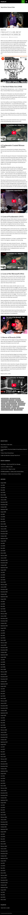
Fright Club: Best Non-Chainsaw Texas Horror (10, 455)
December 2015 (4, 792)
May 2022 (3, 606)
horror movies (22, 403)
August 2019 (3, 686)
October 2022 (4, 594)
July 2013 (3, 863)
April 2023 (3, 579)
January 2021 (3, 645)
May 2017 (3, 751)
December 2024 (4, 531)
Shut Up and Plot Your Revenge (13, 464)
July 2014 (3, 834)
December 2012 (4, 880)
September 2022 (4, 596)
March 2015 (3, 814)
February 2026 (4, 497)
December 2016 (4, 763)
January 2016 (3, 790)
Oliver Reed (9, 406)
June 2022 (3, 603)
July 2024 (3, 543)
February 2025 (4, 526)
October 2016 (4, 768)
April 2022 (3, 608)
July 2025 (3, 514)
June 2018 (3, 720)
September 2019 (4, 683)
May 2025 (3, 519)
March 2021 (3, 640)
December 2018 (4, 705)
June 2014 (3, 836)
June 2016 (3, 778)
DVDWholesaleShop (5, 471)
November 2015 (4, 795)
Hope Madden (20, 401)
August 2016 (3, 773)
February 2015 (4, 817)
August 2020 (3, 657)
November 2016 (4, 766)
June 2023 (3, 574)
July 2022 (3, 601)
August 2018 (3, 715)
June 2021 (3, 633)
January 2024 (3, 557)
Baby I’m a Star (9, 466)
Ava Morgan (3, 464)
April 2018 (3, 725)
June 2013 (3, 865)
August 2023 (3, 570)
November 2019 (4, 679)
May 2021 (3, 635)
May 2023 (3, 577)
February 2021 (4, 642)
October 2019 (4, 681)
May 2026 (3, 490)
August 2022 (3, 599)
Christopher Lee (5, 398)
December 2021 (4, 618)
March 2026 (3, 494)
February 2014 (4, 846)
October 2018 (4, 710)
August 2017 (3, 744)
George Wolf (4, 401)
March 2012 (3, 899)
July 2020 (3, 659)
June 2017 (3, 749)
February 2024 (4, 555)
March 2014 (3, 843)
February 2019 (4, 700)
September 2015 (4, 800)
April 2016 (3, 783)
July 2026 (3, 485)
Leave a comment (14, 37)
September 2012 (4, 887)
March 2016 (3, 785)
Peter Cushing (16, 406)
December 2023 (4, 560)
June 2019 (3, 691)
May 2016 (3, 780)
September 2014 (4, 829)
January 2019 (3, 703)
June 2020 (3, 662)
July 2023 (3, 572)
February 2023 (4, 584)
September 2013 (4, 858)
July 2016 (3, 776)
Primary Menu (26, 1)
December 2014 (4, 822)
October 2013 (4, 856)
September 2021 (4, 625)
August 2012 (3, 889)
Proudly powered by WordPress (6, 913)
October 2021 (4, 623)
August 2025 (3, 511)
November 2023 (4, 562)
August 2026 (3, 482)
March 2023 (3, 582)
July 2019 (3, 688)
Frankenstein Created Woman (8, 400)
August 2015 (3, 802)
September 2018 (4, 713)
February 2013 (4, 875)
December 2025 (4, 502)
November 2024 (4, 533)
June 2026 (3, 487)
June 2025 (3, 516)
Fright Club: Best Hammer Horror (11, 33)
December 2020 (4, 647)
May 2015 (3, 809)
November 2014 (4, 824)
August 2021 (3, 628)
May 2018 (3, 722)
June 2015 (3, 807)
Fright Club (3, 29)
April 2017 (3, 754)
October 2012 (4, 885)
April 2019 (3, 696)
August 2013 (3, 860)
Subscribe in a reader (5, 907)
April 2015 (3, 812)
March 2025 (3, 524)
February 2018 (4, 729)
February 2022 (4, 613)
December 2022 (4, 589)
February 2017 (4, 759)
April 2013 (3, 870)
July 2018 (3, 717)
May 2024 (3, 548)
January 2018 (3, 732)
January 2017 (3, 761)
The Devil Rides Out (18, 409)
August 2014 (3, 831)
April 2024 (3, 550)
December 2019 (4, 676)
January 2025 (3, 528)
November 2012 (4, 882)
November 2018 (4, 708)
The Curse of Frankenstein (7, 409)
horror (3, 403)
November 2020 (4, 650)
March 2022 (3, 611)
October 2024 (4, 536)
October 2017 (4, 739)
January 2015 (3, 819)
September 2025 (4, 509)
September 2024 (4, 538)
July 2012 (3, 892)
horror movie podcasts (12, 403)
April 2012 (3, 897)
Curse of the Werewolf (15, 398)
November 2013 (4, 853)
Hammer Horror (12, 401)
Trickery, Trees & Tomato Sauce (7, 453)
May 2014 (3, 839)
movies (3, 406)
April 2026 (3, 492)
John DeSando (4, 473)
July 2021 (3, 630)
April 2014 (3, 841)
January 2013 (3, 877)
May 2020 (3, 664)
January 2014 (3, 848)
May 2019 (3, 693)
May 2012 (3, 894)
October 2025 (4, 507)
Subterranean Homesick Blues (17, 471)
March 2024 (3, 553)
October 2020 (4, 652)
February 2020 (4, 671)
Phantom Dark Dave (6, 408)
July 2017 (3, 746)
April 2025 (3, 521)
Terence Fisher (20, 408)
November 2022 (4, 591)
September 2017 (4, 742)
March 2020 (3, 669)
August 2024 (3, 540)
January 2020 (3, 674)
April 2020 (3, 666)
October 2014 (4, 826)
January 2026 (3, 499)
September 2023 (4, 567)
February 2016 (4, 788)
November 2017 (4, 737)
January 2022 (3, 616)
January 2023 (3, 587)
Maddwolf (3, 1)
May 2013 (3, 868)
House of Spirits (4, 447)
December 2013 (4, 851)
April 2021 (3, 637)
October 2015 (4, 797)
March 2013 (3, 872)
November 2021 (4, 620)
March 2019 (3, 698)
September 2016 (4, 771)
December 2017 (4, 734)
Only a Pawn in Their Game (6, 444)
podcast (13, 408)
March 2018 (3, 727)
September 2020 (4, 654)
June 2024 (3, 545)
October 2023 (4, 565)
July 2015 (3, 805)
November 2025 (4, 504)
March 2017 (3, 756)
